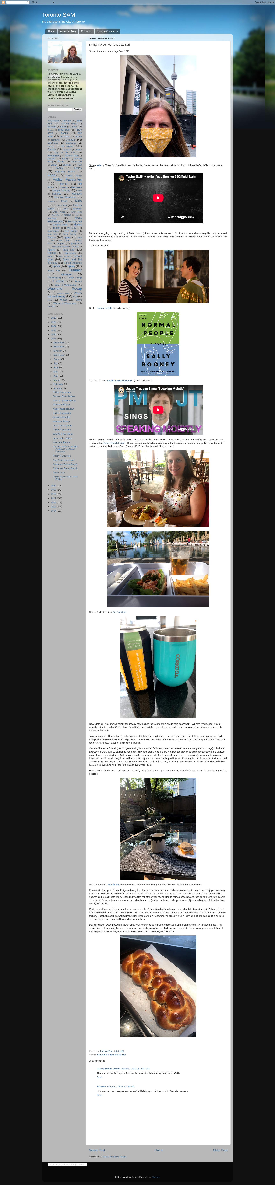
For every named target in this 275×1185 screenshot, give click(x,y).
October (58, 351)
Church (52, 149)
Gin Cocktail (118, 612)
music (56, 227)
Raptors (52, 250)
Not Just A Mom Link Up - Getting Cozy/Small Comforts (65, 449)
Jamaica (51, 201)
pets (60, 240)
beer (74, 126)
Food (51, 175)
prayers (61, 243)
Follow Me (86, 31)
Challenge (71, 143)
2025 (54, 322)
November (59, 346)
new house (53, 231)
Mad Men (56, 215)
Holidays (77, 193)
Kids (78, 201)
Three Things (75, 277)
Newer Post (97, 1150)
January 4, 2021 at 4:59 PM (120, 1086)
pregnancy (76, 243)
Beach (63, 126)
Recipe (52, 252)
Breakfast (64, 136)
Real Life (68, 249)
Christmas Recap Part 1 (65, 468)
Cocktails (67, 150)
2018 (54, 494)
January (58, 388)
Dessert (51, 158)
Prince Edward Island (60, 246)
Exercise (67, 165)
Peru (53, 240)
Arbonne (67, 120)
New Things (71, 231)
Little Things (59, 212)
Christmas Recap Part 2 (65, 464)
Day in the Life (64, 152)
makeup (67, 215)
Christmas (67, 146)
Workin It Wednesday (65, 303)
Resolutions (59, 472)
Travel (78, 281)
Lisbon (66, 209)
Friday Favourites (117, 1054)
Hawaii (79, 190)
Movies (78, 224)
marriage (52, 218)
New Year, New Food (63, 460)
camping (55, 140)
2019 (54, 490)
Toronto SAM (58, 14)
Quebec (75, 246)
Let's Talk (62, 205)
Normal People (104, 308)
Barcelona (52, 127)
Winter (63, 299)
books (64, 133)
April (56, 376)
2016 (54, 502)
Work (79, 299)
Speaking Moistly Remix (119, 380)
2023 (54, 330)
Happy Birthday (61, 190)
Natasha (101, 1086)
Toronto (58, 281)
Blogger (155, 1177)
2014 (54, 511)
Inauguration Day (61, 417)
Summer (75, 270)
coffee (79, 149)
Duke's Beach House (114, 443)
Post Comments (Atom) (114, 1157)
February (58, 384)
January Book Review (64, 396)
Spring (71, 266)
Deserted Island (72, 156)
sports (56, 266)
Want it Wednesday (65, 285)
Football (68, 176)
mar (77, 215)
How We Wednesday (66, 197)
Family (59, 168)
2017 (54, 498)
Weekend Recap (65, 289)
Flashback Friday (65, 171)
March (57, 380)
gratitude (64, 187)
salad (50, 256)
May (56, 371)
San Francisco (64, 256)
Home (51, 31)
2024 (54, 326)
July (56, 363)
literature (77, 209)
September (59, 355)
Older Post (220, 1150)
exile (99, 165)
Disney (65, 158)
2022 (54, 334)
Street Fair (54, 270)
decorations (53, 155)
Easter (61, 161)
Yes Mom (52, 306)
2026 (54, 318)
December (59, 342)
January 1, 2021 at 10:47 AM (135, 1068)
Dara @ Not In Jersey (108, 1068)
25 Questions (53, 121)
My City (71, 227)
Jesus (63, 201)
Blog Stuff (102, 1054)
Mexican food (75, 221)
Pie (67, 240)
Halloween (76, 187)
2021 (54, 339)
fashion (78, 168)
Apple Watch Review (63, 409)
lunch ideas (76, 212)
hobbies (56, 193)
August (57, 359)
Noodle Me (113, 884)
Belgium (51, 130)
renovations (70, 253)
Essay (54, 165)
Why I (75, 297)
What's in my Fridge (63, 434)
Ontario (52, 237)
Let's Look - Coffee (62, 438)
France (79, 176)
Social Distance (73, 262)
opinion (67, 237)
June (56, 367)
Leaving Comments (107, 31)
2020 (54, 485)
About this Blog (68, 31)
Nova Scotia (69, 234)
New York (52, 234)
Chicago (51, 146)
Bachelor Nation (69, 124)
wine (50, 300)
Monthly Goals (60, 224)
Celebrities (53, 143)
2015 (54, 506)
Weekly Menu (63, 293)
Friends (63, 183)
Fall (80, 164)
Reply (99, 1077)
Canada (70, 139)
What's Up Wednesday (64, 400)
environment (76, 161)
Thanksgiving (54, 277)
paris (80, 237)
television (66, 274)
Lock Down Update (62, 425)
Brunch (79, 137)
